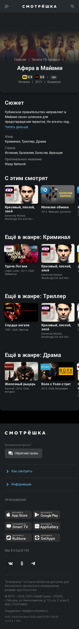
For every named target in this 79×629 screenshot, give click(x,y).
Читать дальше (16, 127)
